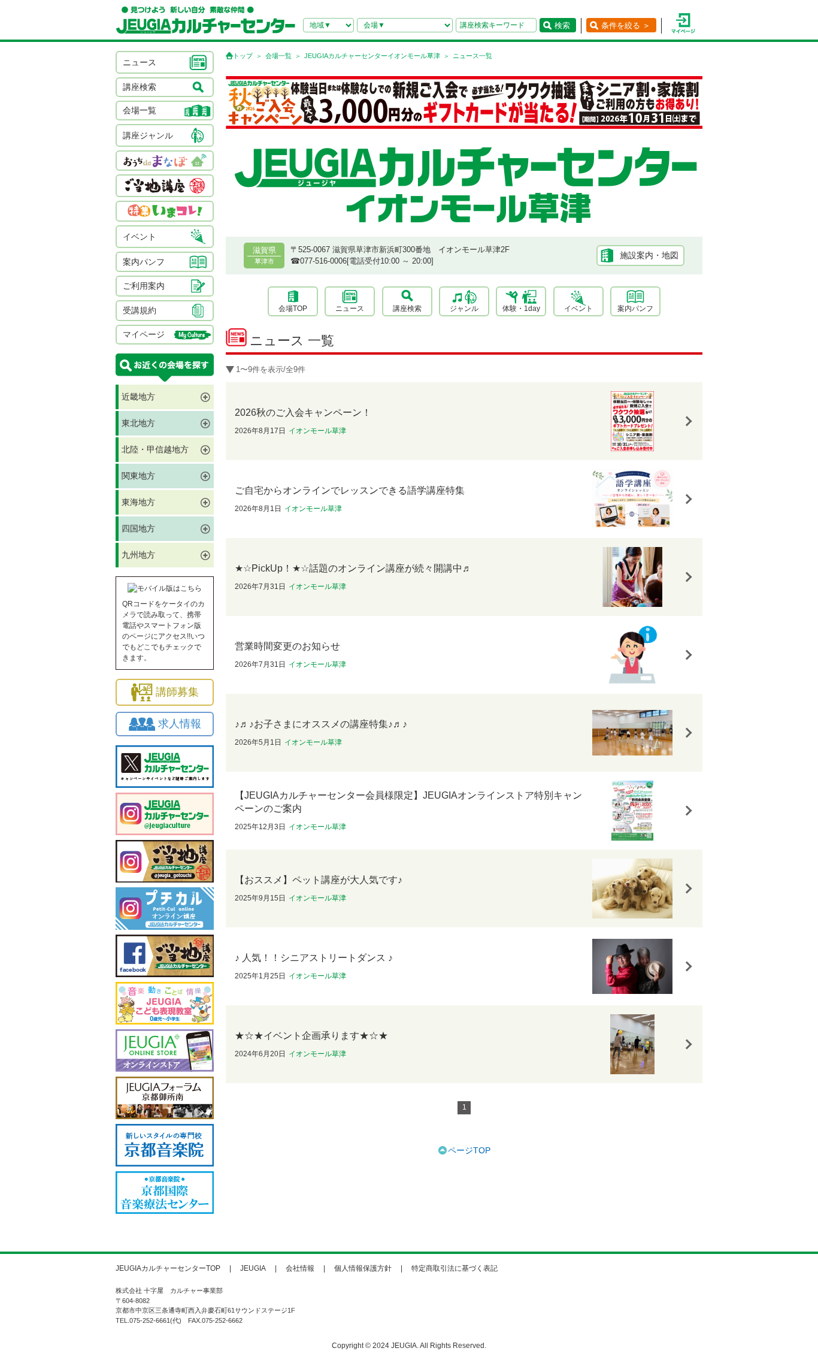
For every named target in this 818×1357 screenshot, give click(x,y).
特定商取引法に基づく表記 (454, 1268)
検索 (562, 25)
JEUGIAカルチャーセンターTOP (168, 1268)
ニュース (349, 308)
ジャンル (464, 308)
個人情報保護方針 (363, 1268)
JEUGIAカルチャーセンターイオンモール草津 (372, 55)
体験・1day (521, 308)
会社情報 (300, 1268)
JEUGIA (253, 1268)
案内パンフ (635, 308)
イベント (578, 308)
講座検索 (407, 308)
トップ (243, 55)
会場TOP (292, 308)
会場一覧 (278, 55)
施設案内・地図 (649, 255)
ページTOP (469, 1150)
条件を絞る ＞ (625, 25)
